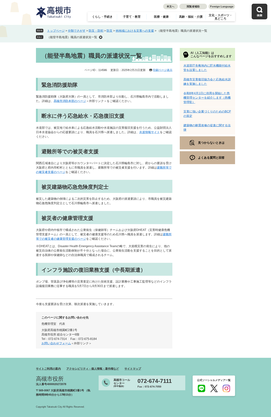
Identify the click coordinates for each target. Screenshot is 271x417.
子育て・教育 (132, 16)
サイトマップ (132, 368)
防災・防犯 (96, 30)
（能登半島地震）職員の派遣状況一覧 (72, 37)
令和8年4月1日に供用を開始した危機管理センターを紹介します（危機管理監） (207, 98)
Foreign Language (221, 6)
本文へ (170, 6)
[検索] (259, 11)
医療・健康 (161, 16)
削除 (100, 37)
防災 (109, 30)
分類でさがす (77, 30)
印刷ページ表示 (162, 70)
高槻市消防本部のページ (70, 101)
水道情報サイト (149, 132)
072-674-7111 (155, 381)
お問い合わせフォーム (56, 343)
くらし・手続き (102, 16)
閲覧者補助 (193, 6)
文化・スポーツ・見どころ (220, 17)
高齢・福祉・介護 (191, 16)
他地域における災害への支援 (135, 30)
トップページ (56, 30)
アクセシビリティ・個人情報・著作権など (92, 368)
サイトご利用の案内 (48, 368)
